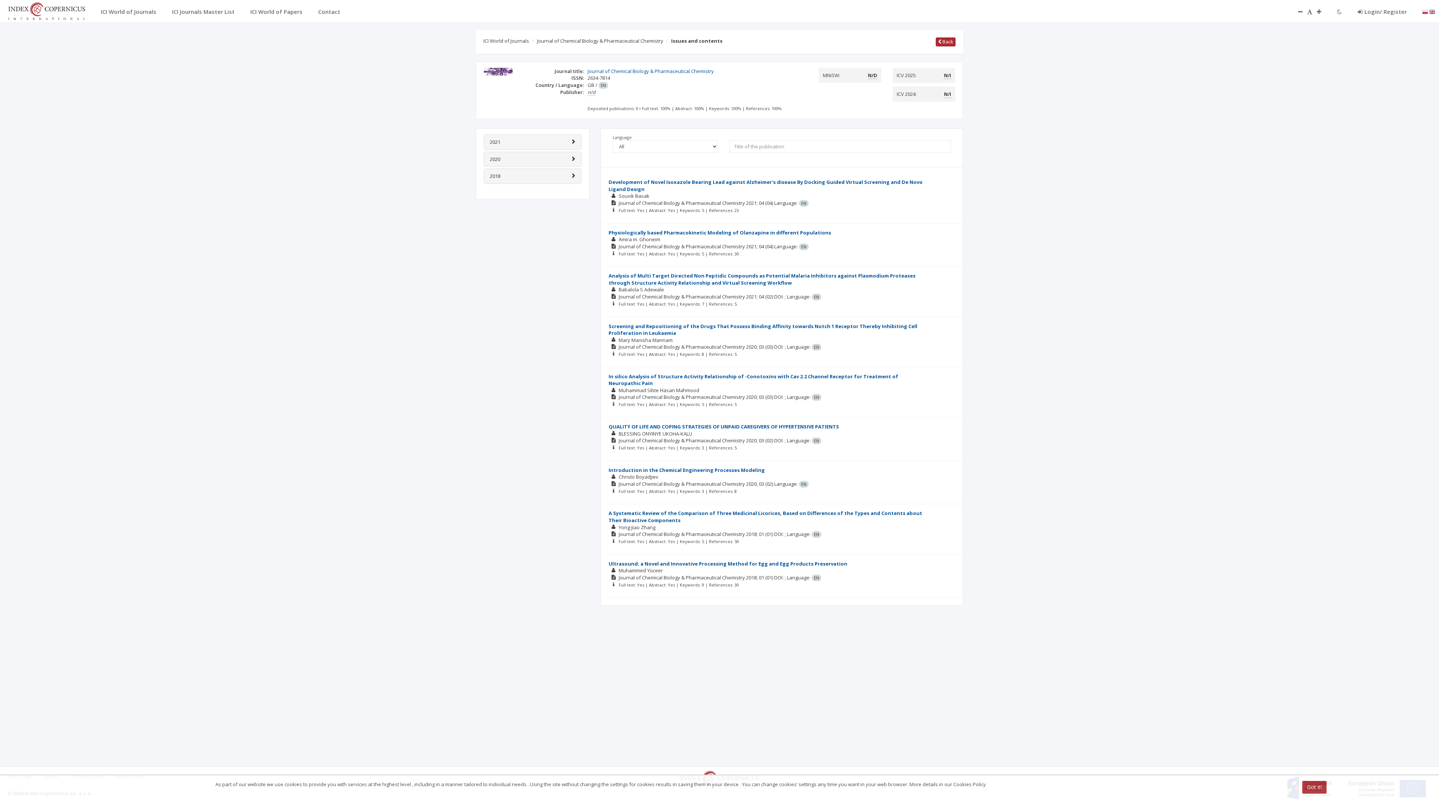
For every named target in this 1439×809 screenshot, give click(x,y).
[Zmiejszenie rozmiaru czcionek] (1296, 11)
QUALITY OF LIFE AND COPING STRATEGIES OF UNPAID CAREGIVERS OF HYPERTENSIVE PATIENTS (724, 426)
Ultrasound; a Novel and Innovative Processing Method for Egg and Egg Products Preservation (728, 563)
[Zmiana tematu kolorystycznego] (1339, 11)
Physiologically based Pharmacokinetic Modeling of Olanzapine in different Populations (720, 232)
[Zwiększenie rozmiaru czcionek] (1322, 11)
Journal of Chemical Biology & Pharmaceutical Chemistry (600, 40)
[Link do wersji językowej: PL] (1425, 11)
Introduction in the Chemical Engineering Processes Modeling (687, 470)
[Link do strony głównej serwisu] (46, 10)
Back (947, 41)
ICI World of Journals (506, 40)
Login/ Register (1385, 11)
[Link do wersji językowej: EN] (1432, 11)
